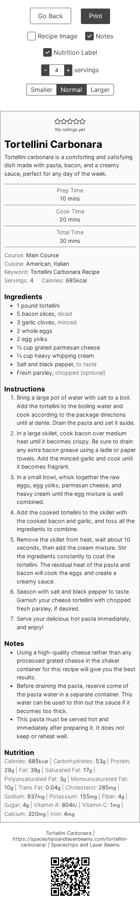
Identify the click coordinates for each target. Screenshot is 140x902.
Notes (104, 36)
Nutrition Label (75, 52)
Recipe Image (57, 36)
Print (95, 16)
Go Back (50, 16)
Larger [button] (100, 89)
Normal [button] (71, 89)
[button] (57, 121)
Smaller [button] (41, 89)
